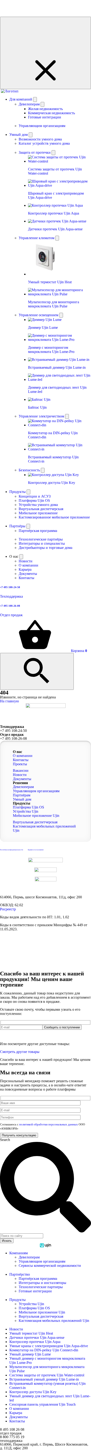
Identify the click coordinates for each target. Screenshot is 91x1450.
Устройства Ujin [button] (25, 811)
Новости (16, 1329)
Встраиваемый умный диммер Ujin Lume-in (44, 1379)
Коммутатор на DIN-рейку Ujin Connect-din (43, 1350)
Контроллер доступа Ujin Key (32, 1392)
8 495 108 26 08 (12, 1429)
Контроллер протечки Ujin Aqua (34, 1342)
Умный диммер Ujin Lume (30, 1354)
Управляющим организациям (42, 1261)
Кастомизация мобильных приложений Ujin (54, 1321)
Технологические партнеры (41, 1287)
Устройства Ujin (31, 1304)
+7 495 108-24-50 (13, 731)
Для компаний (21, 99)
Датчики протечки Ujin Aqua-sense (36, 1337)
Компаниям (18, 1253)
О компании (19, 1409)
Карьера (15, 1413)
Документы (18, 1417)
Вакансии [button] (20, 770)
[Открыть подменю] (35, 99)
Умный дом (19, 135)
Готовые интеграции (44, 117)
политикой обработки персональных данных (48, 1032)
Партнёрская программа (38, 1279)
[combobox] (21, 1235)
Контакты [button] (20, 760)
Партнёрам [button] (21, 795)
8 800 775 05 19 (12, 1437)
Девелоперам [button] (23, 787)
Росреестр (8, 909)
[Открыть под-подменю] (42, 104)
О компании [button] (22, 756)
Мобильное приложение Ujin (42, 1312)
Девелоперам (29, 1257)
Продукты (18, 492)
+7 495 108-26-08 (13, 738)
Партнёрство (19, 1274)
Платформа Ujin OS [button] (28, 807)
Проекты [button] (20, 764)
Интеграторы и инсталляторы (42, 1283)
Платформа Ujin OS (34, 1308)
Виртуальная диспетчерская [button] (35, 822)
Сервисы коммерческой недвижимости (50, 1266)
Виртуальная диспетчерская (41, 1316)
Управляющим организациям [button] (36, 791)
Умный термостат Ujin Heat (31, 1333)
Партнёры (17, 526)
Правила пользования (35, 850)
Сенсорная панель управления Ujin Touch (42, 1404)
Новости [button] (20, 775)
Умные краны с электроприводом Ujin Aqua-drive (48, 1346)
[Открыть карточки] (53, 152)
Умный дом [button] (22, 799)
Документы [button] (22, 779)
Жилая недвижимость (45, 109)
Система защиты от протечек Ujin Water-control (46, 1375)
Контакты (17, 1421)
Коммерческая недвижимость (51, 113)
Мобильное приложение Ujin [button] (36, 816)
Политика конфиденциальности (11, 850)
